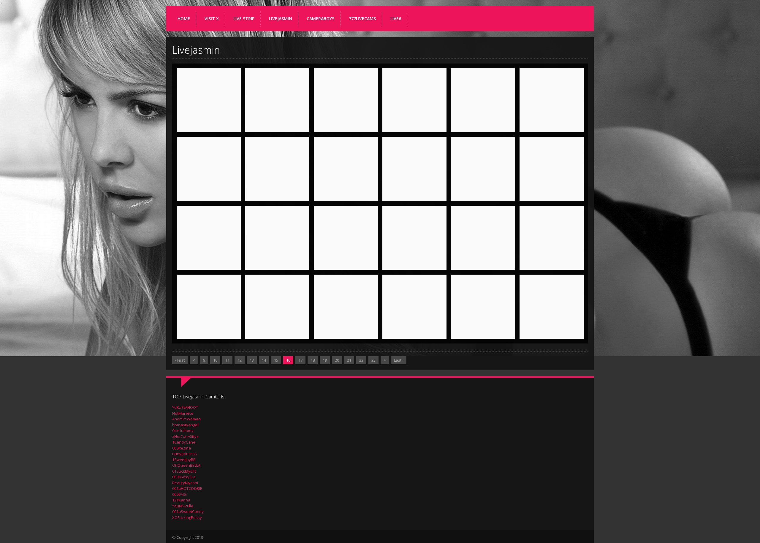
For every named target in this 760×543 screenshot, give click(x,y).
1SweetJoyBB (184, 459)
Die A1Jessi (346, 262)
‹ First (180, 360)
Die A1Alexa (414, 124)
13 (252, 360)
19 (325, 360)
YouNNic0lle (182, 506)
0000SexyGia (184, 476)
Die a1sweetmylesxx (551, 326)
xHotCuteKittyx (185, 436)
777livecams (362, 18)
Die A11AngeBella (209, 124)
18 (313, 360)
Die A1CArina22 (346, 193)
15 (276, 360)
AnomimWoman (186, 419)
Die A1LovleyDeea (414, 262)
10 (215, 360)
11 (227, 360)
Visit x (212, 18)
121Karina (181, 500)
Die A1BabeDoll (208, 193)
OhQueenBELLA (186, 465)
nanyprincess (184, 453)
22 (361, 360)
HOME (184, 18)
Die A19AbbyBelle (346, 124)
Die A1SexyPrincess (277, 331)
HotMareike (182, 413)
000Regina (181, 448)
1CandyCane (183, 442)
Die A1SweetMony (483, 331)
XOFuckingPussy (187, 517)
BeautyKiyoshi (185, 482)
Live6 (395, 18)
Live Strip (243, 18)
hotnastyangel (185, 425)
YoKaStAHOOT (185, 407)
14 (264, 360)
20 (337, 360)
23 (373, 360)
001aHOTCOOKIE (187, 488)
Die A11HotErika (277, 124)
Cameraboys (320, 18)
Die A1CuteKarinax (483, 193)
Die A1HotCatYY (208, 262)
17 (300, 360)
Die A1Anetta (551, 124)
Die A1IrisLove (277, 262)
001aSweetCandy (188, 511)
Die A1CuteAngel (414, 193)
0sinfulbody (183, 430)
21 (349, 360)
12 (240, 360)
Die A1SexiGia (209, 331)
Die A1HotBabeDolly (552, 188)
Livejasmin (280, 18)
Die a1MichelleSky (483, 262)
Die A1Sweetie (414, 331)
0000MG (179, 494)
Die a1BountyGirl (277, 193)
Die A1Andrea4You (483, 124)
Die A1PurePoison (551, 262)
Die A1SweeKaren (345, 331)
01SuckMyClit (184, 471)
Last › (398, 360)
